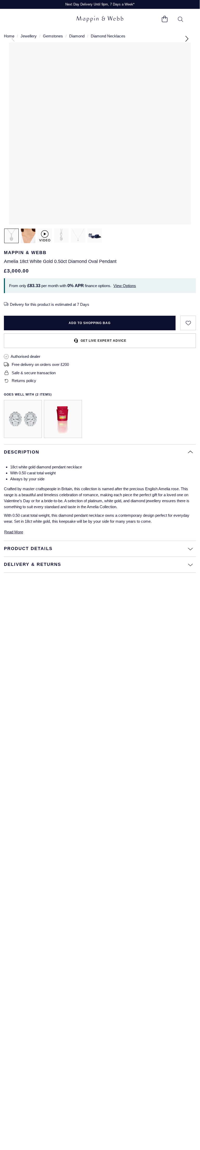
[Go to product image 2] (28, 236)
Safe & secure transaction (34, 373)
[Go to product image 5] (94, 236)
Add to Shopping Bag (90, 323)
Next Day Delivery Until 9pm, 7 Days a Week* (99, 4)
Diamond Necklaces (108, 36)
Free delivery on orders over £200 (40, 364)
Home (9, 36)
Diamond (77, 36)
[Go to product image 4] (78, 236)
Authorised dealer (25, 356)
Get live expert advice (103, 341)
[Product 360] (44, 236)
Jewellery (29, 36)
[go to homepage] (99, 19)
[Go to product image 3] (61, 236)
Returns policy (24, 380)
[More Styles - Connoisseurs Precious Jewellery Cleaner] (63, 419)
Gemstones (53, 36)
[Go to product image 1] (11, 236)
